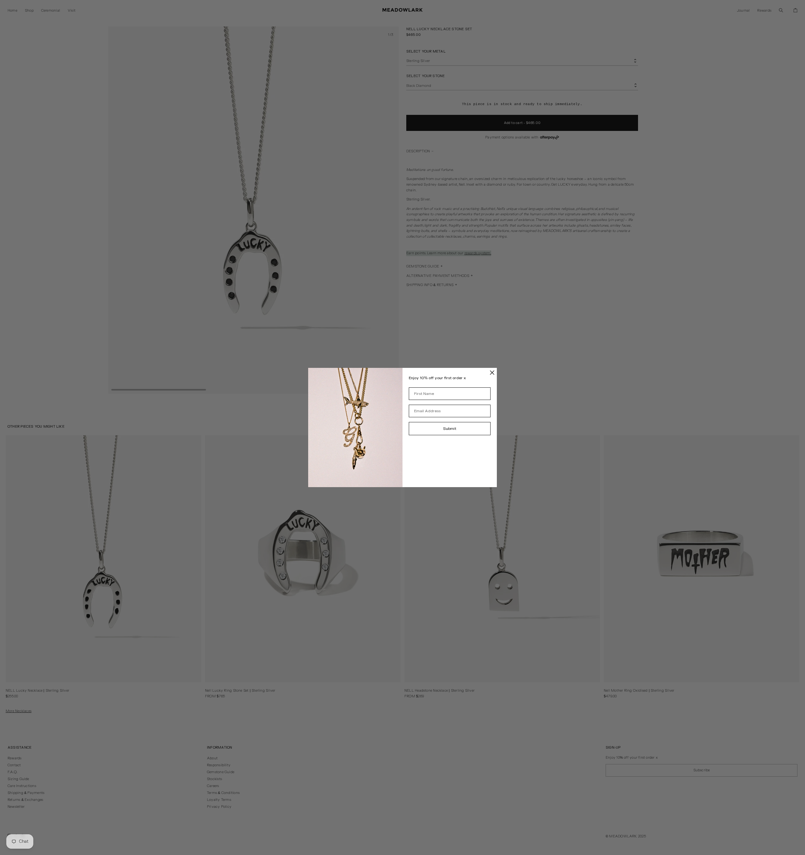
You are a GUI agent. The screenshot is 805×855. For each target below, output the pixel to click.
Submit (449, 428)
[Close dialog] (492, 372)
